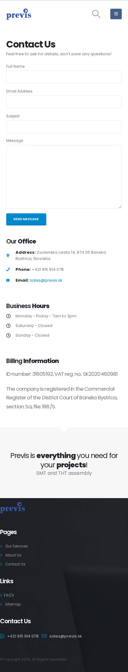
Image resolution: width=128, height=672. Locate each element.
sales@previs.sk (46, 280)
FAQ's (9, 595)
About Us (13, 555)
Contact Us (15, 564)
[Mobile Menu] (116, 14)
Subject (13, 116)
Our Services (16, 546)
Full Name (15, 66)
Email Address (19, 91)
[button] (96, 14)
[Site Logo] (18, 14)
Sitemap (13, 604)
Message (14, 140)
